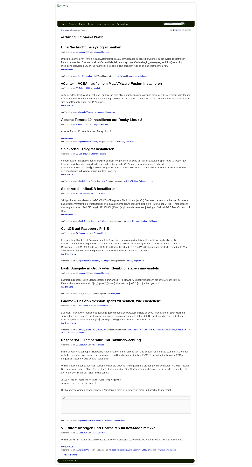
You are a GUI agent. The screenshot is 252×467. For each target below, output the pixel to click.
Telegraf (142, 181)
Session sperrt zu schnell (151, 330)
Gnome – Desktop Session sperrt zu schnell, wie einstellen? (111, 301)
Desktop (136, 330)
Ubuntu (150, 181)
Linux (117, 76)
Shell (118, 294)
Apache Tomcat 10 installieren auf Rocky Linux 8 (101, 120)
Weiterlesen (68, 69)
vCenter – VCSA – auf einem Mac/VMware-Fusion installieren (111, 83)
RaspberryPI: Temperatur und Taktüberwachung (101, 340)
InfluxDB (81, 181)
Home (63, 24)
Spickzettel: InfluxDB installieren (88, 189)
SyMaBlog (73, 9)
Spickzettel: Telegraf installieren (87, 149)
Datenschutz (122, 24)
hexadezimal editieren (118, 450)
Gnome (88, 330)
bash (113, 294)
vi (138, 450)
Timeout (179, 330)
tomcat (94, 141)
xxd (152, 450)
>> (189, 30)
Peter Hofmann (98, 345)
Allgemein (81, 112)
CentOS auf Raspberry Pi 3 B (85, 229)
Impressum (109, 24)
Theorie (72, 24)
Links (98, 24)
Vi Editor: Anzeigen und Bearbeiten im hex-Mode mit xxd (108, 428)
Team (90, 24)
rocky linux (125, 141)
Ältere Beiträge (69, 455)
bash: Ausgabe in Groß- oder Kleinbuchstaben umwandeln (110, 268)
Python (123, 76)
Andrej (97, 88)
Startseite (65, 30)
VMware (89, 112)
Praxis (82, 24)
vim (148, 450)
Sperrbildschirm (168, 330)
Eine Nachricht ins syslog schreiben (91, 47)
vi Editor (142, 450)
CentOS (81, 76)
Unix (100, 141)
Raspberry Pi (90, 76)
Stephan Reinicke (101, 52)
